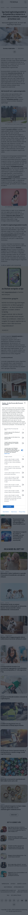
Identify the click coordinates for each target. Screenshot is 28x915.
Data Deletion (6, 511)
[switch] (22, 432)
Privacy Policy (22, 511)
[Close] (25, 403)
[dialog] (14, 457)
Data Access (14, 511)
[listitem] (14, 429)
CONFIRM (8, 506)
